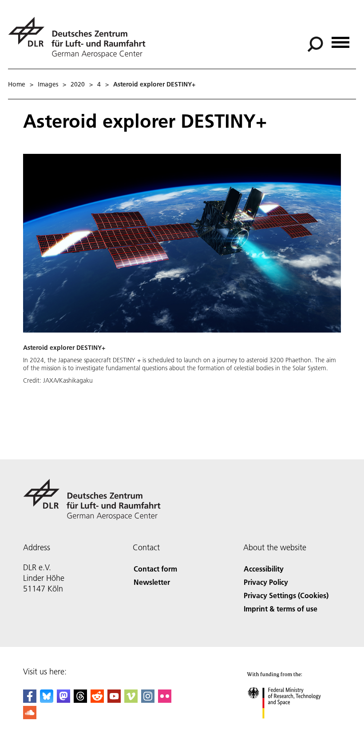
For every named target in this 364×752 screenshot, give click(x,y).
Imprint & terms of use (280, 608)
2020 (78, 84)
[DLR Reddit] (97, 700)
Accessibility (264, 568)
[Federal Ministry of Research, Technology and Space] (292, 727)
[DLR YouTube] (114, 700)
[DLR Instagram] (147, 700)
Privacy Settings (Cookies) (286, 595)
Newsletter (152, 582)
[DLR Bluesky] (46, 700)
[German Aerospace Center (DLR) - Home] (80, 37)
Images (48, 84)
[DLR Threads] (80, 700)
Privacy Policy (266, 582)
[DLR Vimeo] (131, 700)
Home (16, 84)
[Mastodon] (63, 700)
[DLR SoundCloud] (29, 716)
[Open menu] (340, 39)
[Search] (316, 43)
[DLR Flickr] (164, 700)
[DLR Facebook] (29, 700)
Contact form (155, 568)
